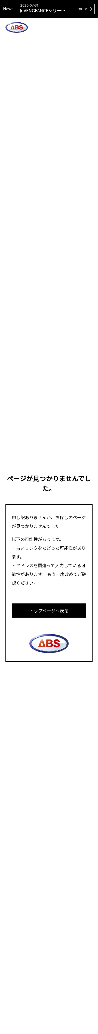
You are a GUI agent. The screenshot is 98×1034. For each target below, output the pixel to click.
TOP (84, 1004)
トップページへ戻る (49, 610)
